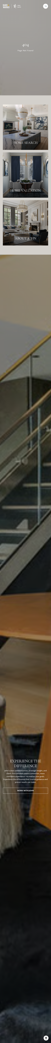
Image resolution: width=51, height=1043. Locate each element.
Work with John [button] (25, 790)
